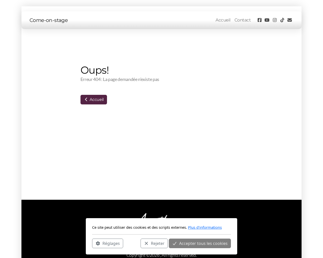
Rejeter (158, 243)
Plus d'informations (205, 227)
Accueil (96, 99)
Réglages (111, 243)
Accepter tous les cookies (203, 243)
